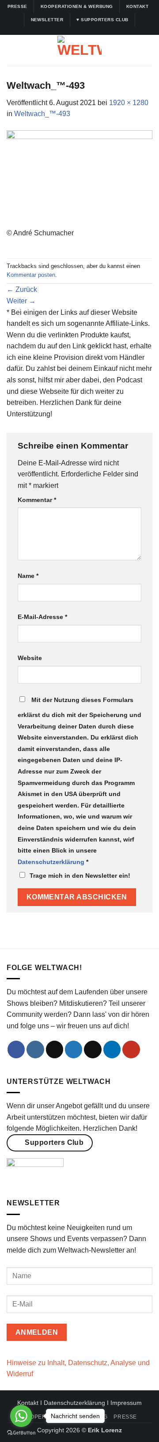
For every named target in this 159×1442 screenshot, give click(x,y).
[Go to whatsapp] (21, 1416)
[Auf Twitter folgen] (84, 30)
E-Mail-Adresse (42, 616)
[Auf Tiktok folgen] (75, 30)
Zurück (22, 289)
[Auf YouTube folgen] (100, 30)
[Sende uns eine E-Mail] (93, 1049)
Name (28, 575)
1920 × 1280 (128, 102)
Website (30, 657)
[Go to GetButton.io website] (21, 1433)
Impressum (126, 1402)
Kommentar (37, 499)
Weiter (21, 301)
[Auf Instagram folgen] (66, 30)
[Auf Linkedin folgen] (92, 30)
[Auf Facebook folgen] (58, 30)
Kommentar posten (31, 275)
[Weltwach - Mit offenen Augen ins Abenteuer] (79, 50)
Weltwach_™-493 (42, 113)
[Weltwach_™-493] (79, 178)
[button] (12, 50)
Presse (125, 1417)
